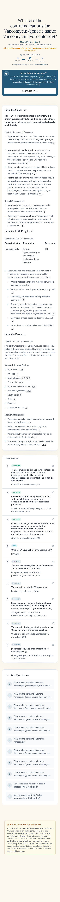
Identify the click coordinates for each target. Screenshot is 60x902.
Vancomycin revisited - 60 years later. (29, 587)
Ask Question (28, 91)
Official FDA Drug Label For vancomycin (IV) (31, 550)
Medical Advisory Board (30, 42)
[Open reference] (53, 466)
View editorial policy (41, 64)
